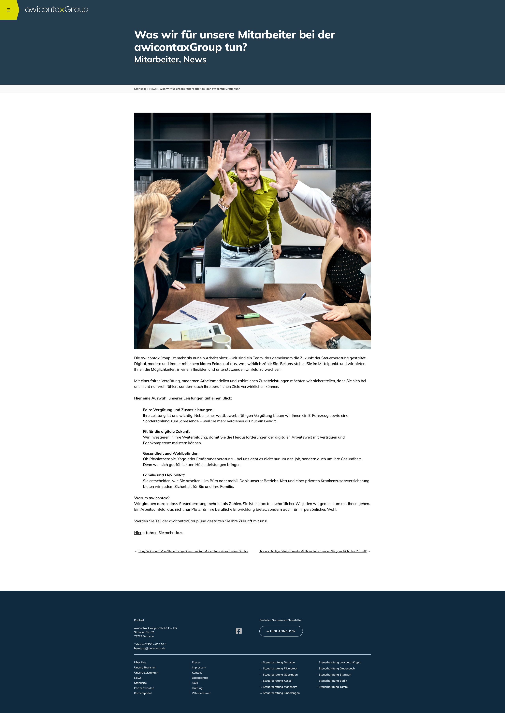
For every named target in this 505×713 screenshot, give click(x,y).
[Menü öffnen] (8, 9)
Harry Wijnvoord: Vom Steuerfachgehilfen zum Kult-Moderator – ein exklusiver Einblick (193, 551)
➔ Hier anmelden (281, 631)
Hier (137, 532)
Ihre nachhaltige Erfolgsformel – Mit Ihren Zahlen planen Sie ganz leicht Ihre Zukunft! (313, 551)
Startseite (140, 89)
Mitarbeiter (156, 59)
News (195, 59)
